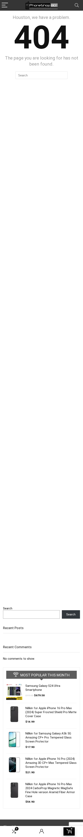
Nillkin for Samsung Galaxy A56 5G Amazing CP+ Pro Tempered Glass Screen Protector (48, 737)
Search (7, 608)
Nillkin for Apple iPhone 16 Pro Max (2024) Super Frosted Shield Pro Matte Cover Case (51, 712)
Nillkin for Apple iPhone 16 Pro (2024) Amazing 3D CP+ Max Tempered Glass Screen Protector (51, 763)
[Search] (77, 5)
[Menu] (5, 5)
